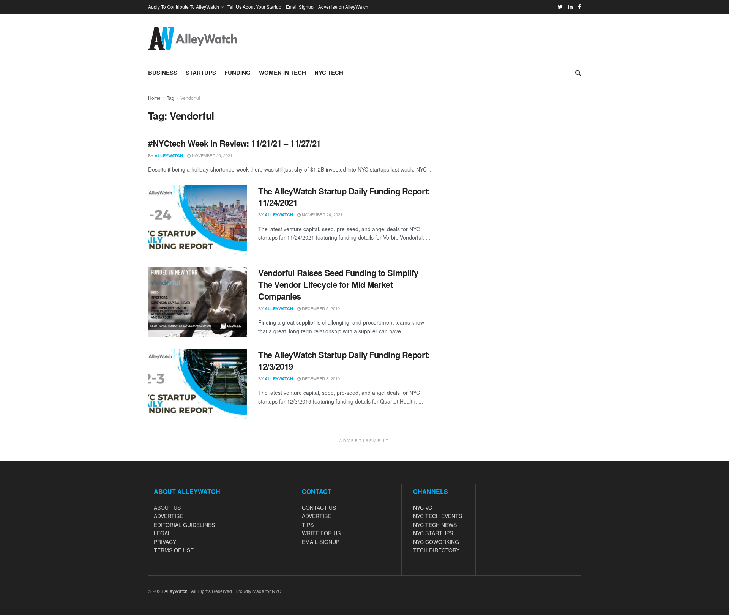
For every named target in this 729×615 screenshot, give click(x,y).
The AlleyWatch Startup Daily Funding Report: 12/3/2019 (344, 360)
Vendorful (190, 98)
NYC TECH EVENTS (437, 516)
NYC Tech (328, 72)
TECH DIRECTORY (436, 550)
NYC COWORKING (436, 542)
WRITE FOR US (321, 533)
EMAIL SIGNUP (320, 542)
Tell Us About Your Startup (254, 6)
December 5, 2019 (320, 308)
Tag (170, 98)
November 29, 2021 (211, 155)
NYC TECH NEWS (435, 524)
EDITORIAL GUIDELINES (184, 524)
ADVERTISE (168, 516)
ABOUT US (167, 507)
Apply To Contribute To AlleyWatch (183, 6)
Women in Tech (282, 72)
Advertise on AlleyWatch (343, 6)
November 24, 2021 (321, 214)
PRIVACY (165, 542)
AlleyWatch (169, 155)
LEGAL (162, 533)
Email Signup (300, 6)
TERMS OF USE (174, 550)
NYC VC (422, 507)
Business (162, 72)
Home (154, 98)
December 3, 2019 (320, 378)
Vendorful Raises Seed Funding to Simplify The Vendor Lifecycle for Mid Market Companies (338, 284)
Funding (237, 72)
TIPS (308, 524)
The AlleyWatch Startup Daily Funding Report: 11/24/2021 (344, 197)
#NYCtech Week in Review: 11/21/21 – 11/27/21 (234, 143)
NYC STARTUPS (433, 533)
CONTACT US (319, 507)
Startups (201, 72)
